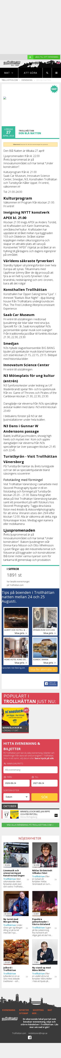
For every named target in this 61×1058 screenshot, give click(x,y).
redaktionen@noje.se (37, 1033)
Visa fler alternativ (41, 669)
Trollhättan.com (10, 80)
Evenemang (27, 80)
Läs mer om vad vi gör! (43, 1026)
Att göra (30, 72)
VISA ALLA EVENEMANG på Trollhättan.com (29, 824)
